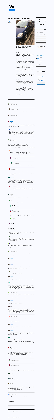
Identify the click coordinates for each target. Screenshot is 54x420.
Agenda (42, 80)
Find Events (43, 71)
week (39, 80)
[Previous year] (38, 76)
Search (44, 29)
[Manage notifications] (52, 418)
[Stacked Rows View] (41, 73)
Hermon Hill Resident (12, 177)
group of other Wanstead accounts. (41, 47)
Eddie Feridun (11, 121)
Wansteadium (11, 12)
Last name (37, 37)
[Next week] (40, 76)
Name (37, 35)
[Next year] (41, 76)
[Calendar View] (40, 73)
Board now (38, 58)
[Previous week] (39, 76)
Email (37, 39)
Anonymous (11, 103)
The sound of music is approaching (40, 55)
